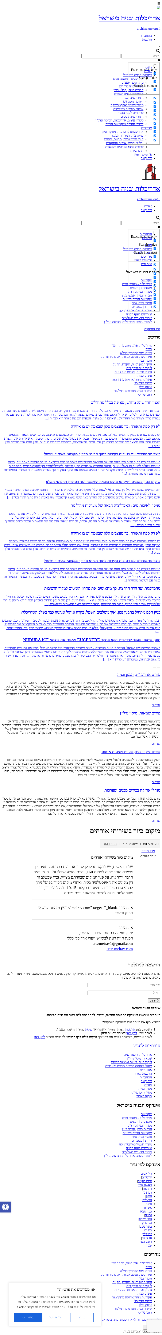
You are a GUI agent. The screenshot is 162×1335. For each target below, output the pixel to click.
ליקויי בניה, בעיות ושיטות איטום (131, 1062)
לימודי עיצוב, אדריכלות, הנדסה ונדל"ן (119, 120)
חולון (149, 1196)
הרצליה (147, 1200)
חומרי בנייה (145, 360)
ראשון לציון (145, 1185)
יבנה (149, 1245)
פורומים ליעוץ (143, 154)
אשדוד (147, 1207)
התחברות (146, 35)
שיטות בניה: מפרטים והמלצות (124, 147)
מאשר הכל (28, 1317)
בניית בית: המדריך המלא (136, 353)
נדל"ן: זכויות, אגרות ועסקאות (124, 143)
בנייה (149, 349)
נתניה (148, 1215)
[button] (5, 1207)
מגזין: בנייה (145, 1088)
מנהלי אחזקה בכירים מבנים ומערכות (128, 1066)
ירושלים (147, 1177)
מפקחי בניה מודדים (139, 1125)
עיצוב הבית (145, 375)
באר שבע (146, 1226)
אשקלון (147, 1234)
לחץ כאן (131, 1033)
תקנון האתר (144, 1096)
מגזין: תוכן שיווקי (141, 1092)
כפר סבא (146, 1211)
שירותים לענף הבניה (139, 314)
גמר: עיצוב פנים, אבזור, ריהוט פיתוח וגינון (126, 356)
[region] (54, 1304)
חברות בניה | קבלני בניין (137, 1129)
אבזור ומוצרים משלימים (137, 318)
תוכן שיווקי (136, 150)
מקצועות (146, 1114)
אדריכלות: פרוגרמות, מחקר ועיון (122, 131)
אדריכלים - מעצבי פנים (137, 1118)
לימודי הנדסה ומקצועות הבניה (124, 124)
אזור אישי (145, 1069)
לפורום (156, 705)
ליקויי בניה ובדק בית (139, 368)
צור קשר (146, 158)
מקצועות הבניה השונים (137, 1133)
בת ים (148, 1230)
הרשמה (147, 39)
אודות (148, 206)
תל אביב (146, 1173)
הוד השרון (145, 1219)
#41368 (110, 844)
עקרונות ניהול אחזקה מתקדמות (132, 379)
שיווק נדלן (145, 387)
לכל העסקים (152, 329)
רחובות (147, 1188)
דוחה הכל (55, 1317)
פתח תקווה (145, 1181)
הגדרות (82, 1317)
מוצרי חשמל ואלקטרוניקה (127, 105)
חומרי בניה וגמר (142, 1137)
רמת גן (147, 1192)
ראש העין (145, 1241)
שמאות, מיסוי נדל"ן (139, 1058)
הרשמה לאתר (143, 1073)
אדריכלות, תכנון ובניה (138, 1054)
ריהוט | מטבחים (142, 1140)
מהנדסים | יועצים (141, 1121)
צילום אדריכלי (143, 383)
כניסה (89, 1029)
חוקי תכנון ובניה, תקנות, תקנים (123, 139)
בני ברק (147, 1222)
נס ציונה (147, 1238)
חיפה (149, 1204)
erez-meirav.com (120, 948)
